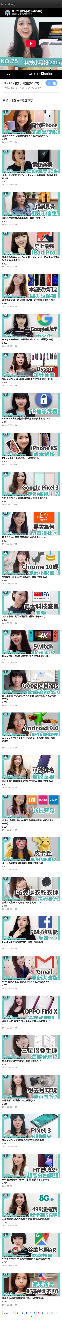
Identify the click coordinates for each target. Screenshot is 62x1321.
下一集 (51, 83)
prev (6, 1312)
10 (52, 1312)
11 (57, 1312)
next (32, 1315)
